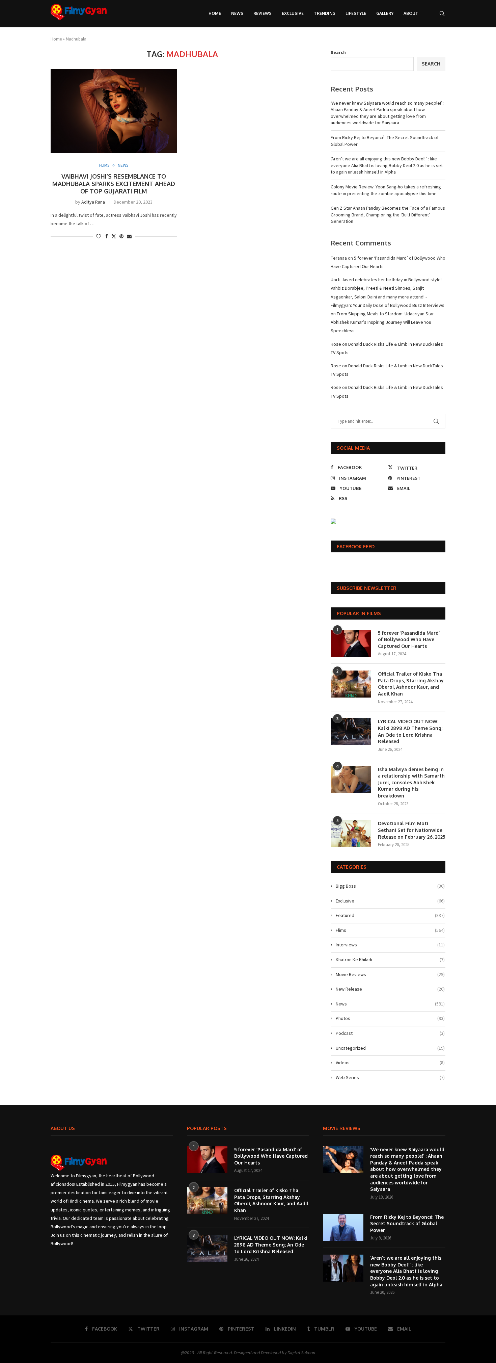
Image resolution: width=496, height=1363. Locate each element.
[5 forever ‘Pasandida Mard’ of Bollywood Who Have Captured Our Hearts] (351, 643)
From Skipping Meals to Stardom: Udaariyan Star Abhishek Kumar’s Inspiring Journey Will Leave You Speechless (382, 322)
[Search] (442, 13)
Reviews (262, 13)
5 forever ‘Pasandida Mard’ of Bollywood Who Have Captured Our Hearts (409, 639)
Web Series (390, 1077)
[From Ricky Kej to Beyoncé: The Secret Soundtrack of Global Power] (343, 1227)
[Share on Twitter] (113, 236)
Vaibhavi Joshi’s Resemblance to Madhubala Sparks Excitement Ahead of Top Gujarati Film (113, 184)
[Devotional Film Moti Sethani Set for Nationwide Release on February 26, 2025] (351, 833)
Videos (390, 1062)
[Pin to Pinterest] (121, 236)
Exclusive (293, 13)
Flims (390, 930)
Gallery (384, 13)
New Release (390, 989)
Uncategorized (390, 1048)
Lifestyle (356, 13)
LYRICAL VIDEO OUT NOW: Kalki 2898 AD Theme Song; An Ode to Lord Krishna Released (410, 731)
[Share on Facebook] (106, 236)
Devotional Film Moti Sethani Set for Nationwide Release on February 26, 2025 (411, 829)
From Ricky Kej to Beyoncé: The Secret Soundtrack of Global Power (407, 1223)
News (237, 13)
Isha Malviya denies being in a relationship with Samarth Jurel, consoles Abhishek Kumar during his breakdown (411, 782)
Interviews (390, 945)
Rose (336, 344)
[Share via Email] (129, 236)
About (411, 13)
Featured (390, 915)
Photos (390, 1018)
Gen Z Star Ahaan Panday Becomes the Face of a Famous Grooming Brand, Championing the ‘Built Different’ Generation (388, 214)
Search (338, 52)
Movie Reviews (390, 974)
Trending (324, 13)
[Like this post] (98, 236)
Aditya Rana (93, 202)
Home (215, 13)
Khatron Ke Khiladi (390, 959)
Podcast (390, 1033)
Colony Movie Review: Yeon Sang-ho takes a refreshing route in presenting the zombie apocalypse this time (386, 190)
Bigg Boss (390, 886)
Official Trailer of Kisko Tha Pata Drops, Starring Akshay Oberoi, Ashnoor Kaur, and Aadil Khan (411, 684)
